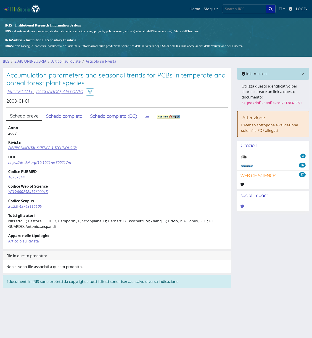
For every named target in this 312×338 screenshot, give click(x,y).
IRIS (6, 61)
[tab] (147, 116)
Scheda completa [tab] (64, 116)
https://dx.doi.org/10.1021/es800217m (39, 162)
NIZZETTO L (20, 91)
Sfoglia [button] (210, 8)
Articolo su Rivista (101, 61)
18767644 (16, 177)
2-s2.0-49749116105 (25, 206)
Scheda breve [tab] (24, 116)
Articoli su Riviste (66, 61)
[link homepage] (24, 8)
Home (195, 8)
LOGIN (301, 8)
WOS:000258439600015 (28, 191)
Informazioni (256, 73)
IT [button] (280, 8)
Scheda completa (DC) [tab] (113, 116)
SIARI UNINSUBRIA (30, 61)
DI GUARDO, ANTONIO (59, 91)
